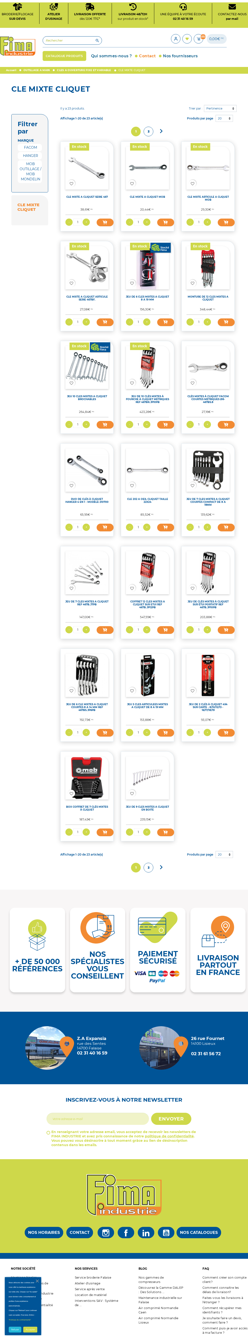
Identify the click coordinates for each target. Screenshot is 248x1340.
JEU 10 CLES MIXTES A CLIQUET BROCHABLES (87, 398)
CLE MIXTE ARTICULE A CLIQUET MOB (208, 198)
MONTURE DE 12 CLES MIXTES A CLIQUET (208, 298)
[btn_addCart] (105, 222)
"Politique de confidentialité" (20, 1320)
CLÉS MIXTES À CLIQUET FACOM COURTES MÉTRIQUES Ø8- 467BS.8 (208, 399)
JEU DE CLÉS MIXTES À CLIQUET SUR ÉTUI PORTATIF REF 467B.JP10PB (208, 604)
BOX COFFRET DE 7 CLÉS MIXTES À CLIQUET (87, 808)
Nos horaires (44, 1232)
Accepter (30, 1329)
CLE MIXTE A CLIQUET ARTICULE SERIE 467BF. (87, 298)
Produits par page (200, 118)
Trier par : (195, 108)
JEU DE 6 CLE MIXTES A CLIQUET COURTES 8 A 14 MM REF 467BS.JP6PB (87, 707)
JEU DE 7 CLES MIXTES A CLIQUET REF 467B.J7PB (86, 603)
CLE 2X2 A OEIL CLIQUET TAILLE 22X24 (147, 501)
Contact (80, 1232)
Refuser (15, 1329)
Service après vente (90, 1289)
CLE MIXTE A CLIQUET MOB (147, 196)
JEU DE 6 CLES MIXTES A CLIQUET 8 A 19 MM (147, 298)
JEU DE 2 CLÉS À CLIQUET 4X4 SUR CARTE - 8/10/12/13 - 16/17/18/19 (208, 707)
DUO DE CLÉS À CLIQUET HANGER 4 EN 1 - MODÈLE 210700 (86, 501)
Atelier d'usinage (88, 1283)
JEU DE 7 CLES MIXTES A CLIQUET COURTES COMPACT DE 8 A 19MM (208, 502)
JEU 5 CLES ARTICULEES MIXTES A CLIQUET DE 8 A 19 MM (147, 706)
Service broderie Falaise (93, 1277)
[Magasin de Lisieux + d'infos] (162, 1048)
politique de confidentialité (169, 1136)
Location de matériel (91, 1295)
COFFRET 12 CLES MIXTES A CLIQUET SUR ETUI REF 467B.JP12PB (147, 604)
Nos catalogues (199, 1232)
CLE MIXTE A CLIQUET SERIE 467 (87, 196)
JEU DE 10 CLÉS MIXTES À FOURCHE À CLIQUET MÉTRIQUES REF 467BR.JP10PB (147, 399)
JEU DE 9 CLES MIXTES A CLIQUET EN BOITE (147, 808)
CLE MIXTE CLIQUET (28, 207)
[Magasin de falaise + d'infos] (48, 1048)
